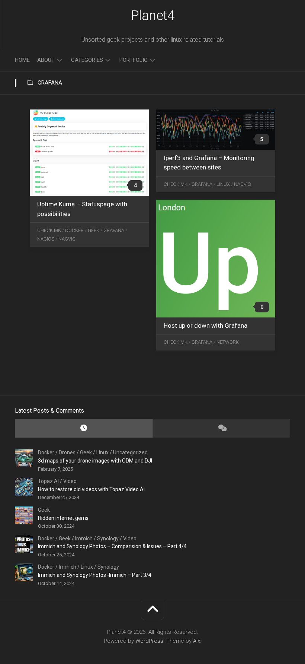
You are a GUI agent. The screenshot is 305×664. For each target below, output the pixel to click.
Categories (87, 60)
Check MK (49, 230)
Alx (196, 641)
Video (70, 481)
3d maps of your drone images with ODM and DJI (95, 461)
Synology (108, 538)
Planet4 (153, 15)
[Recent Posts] (83, 428)
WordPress (149, 641)
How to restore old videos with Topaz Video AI (91, 489)
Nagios (45, 239)
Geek (93, 230)
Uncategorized (130, 452)
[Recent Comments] (221, 428)
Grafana (113, 230)
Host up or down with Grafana (205, 325)
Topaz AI (48, 481)
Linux (223, 184)
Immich (84, 538)
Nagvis (66, 239)
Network (227, 342)
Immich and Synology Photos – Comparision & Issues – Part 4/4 (112, 546)
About (46, 60)
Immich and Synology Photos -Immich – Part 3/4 (94, 575)
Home (22, 60)
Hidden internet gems (63, 518)
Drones (67, 452)
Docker (74, 230)
